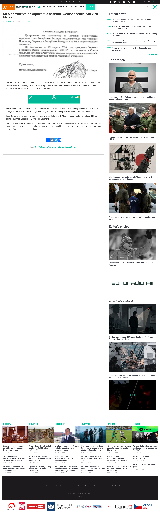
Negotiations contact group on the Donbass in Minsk (55, 147)
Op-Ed (82, 7)
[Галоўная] (25, 7)
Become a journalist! (36, 486)
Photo (58, 2)
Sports (111, 424)
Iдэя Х (68, 2)
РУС (148, 2)
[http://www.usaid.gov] (74, 506)
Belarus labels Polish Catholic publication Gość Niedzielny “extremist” (134, 35)
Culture (86, 424)
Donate (90, 7)
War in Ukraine (49, 7)
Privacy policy (80, 496)
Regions (63, 486)
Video (63, 2)
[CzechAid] (131, 506)
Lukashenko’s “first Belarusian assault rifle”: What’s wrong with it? (131, 138)
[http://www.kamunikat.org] (85, 506)
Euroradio (7, 22)
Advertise (118, 486)
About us (127, 486)
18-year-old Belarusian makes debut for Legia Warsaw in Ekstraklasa (119, 448)
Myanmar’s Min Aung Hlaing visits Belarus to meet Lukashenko (131, 49)
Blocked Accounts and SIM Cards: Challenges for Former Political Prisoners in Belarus (131, 338)
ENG (153, 2)
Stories (74, 7)
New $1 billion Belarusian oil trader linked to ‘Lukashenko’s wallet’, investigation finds (66, 469)
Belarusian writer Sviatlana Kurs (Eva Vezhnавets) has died (91, 458)
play (54, 97)
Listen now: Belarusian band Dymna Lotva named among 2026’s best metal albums (92, 448)
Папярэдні (1, 506)
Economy (60, 424)
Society (7, 424)
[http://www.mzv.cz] (96, 506)
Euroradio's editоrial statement (121, 301)
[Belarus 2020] (24, 506)
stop (30, 97)
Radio (80, 2)
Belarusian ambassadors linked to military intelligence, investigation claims (133, 42)
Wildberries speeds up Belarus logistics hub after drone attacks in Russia (67, 448)
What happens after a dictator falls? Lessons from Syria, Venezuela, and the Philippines (131, 178)
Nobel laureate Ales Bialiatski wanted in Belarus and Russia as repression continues (132, 98)
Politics (28, 22)
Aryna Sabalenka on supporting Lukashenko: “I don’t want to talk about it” (117, 458)
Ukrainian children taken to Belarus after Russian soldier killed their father (14, 469)
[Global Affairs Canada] (111, 506)
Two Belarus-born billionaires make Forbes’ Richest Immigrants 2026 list (132, 28)
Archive (71, 486)
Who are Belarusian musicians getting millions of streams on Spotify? (145, 448)
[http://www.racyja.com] (66, 506)
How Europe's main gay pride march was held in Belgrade (129, 412)
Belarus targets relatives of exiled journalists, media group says (132, 218)
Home (39, 7)
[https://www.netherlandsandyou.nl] (49, 506)
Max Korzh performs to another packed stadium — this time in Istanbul (93, 469)
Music (137, 424)
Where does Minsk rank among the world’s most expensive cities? (64, 458)
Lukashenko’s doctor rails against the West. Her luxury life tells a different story (14, 458)
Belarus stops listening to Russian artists (143, 457)
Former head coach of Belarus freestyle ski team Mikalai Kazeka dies (119, 469)
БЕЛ (143, 2)
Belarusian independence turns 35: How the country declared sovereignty (132, 20)
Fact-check (74, 2)
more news (153, 55)
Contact (110, 486)
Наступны (158, 506)
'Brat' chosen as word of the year (144, 466)
